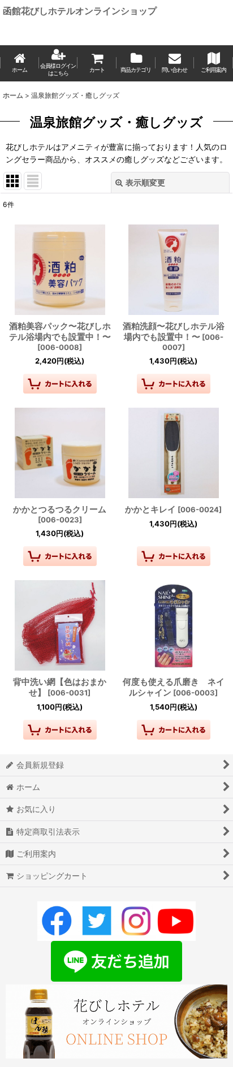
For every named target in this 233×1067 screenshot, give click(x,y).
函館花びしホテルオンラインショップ (80, 10)
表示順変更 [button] (145, 182)
